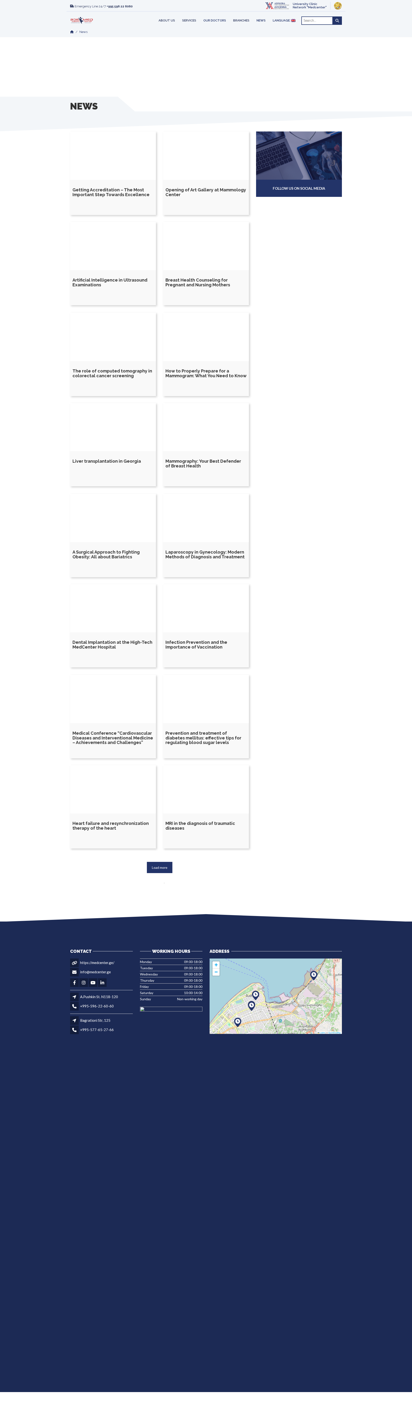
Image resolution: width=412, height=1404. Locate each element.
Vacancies (94, 14)
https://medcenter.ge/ (97, 962)
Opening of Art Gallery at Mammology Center (205, 192)
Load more (159, 867)
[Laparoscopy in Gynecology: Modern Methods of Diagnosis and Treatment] (206, 518)
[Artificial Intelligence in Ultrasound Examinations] (113, 246)
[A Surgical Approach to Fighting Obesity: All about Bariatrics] (113, 518)
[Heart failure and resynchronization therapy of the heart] (113, 789)
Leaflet (322, 1032)
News (261, 20)
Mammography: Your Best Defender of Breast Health (203, 464)
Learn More (269, 14)
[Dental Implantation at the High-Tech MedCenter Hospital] (113, 608)
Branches (241, 20)
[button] (251, 1006)
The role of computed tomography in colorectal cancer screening (112, 373)
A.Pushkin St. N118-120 (99, 997)
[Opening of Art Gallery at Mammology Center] (206, 155)
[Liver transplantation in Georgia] (113, 427)
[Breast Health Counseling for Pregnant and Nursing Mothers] (206, 246)
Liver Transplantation (101, 14)
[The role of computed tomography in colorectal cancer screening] (113, 337)
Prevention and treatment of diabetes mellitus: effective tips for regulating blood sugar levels (203, 737)
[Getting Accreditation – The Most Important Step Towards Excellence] (113, 155)
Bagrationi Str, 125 (95, 1020)
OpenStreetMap (334, 1032)
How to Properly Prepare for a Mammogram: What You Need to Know (206, 373)
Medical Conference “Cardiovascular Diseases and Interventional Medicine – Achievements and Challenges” (112, 737)
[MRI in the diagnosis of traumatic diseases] (206, 789)
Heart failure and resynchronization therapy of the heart (110, 826)
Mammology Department (167, 14)
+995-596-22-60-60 (97, 1006)
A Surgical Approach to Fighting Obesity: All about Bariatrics (106, 554)
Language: (282, 20)
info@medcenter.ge (95, 972)
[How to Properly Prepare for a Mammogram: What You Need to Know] (206, 337)
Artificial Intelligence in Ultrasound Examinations (109, 283)
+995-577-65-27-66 (97, 1029)
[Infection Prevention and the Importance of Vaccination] (206, 608)
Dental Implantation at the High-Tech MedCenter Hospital (112, 645)
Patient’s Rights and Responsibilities (172, 14)
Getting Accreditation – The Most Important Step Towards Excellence (110, 192)
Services (189, 20)
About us (167, 20)
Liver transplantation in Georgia (106, 461)
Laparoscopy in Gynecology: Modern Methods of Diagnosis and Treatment (205, 554)
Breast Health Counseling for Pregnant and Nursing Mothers (197, 283)
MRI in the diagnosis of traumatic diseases (200, 826)
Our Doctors (214, 20)
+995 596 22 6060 (120, 6)
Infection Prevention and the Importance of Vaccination (196, 645)
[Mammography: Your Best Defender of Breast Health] (206, 427)
